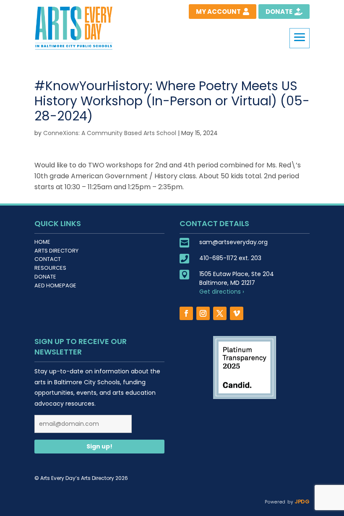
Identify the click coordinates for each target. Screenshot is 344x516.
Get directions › (221, 291)
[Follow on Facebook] (186, 313)
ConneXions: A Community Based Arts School (109, 133)
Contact (47, 259)
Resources (50, 268)
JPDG (301, 502)
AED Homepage (55, 285)
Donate (45, 277)
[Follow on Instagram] (203, 313)
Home (42, 242)
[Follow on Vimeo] (236, 313)
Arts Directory (56, 251)
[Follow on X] (220, 313)
